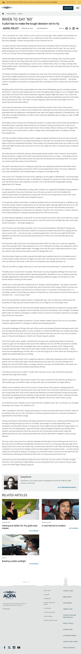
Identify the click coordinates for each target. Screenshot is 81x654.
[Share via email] (77, 28)
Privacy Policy (68, 623)
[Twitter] (10, 648)
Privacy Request (69, 647)
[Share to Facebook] (66, 28)
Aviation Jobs (68, 629)
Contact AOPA (68, 591)
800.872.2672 (6, 609)
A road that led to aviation (54, 525)
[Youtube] (18, 648)
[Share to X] (70, 28)
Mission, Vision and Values (49, 603)
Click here (53, 2)
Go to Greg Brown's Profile (67, 487)
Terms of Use (67, 609)
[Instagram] (14, 648)
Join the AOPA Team (49, 612)
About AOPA (47, 590)
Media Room (67, 597)
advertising (67, 603)
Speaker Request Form (50, 620)
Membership (47, 598)
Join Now (68, 8)
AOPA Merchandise (69, 635)
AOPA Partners (48, 616)
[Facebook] (5, 648)
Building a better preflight (14, 561)
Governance (47, 608)
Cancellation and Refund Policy (69, 616)
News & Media (11, 13)
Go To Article (33, 531)
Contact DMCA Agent (70, 641)
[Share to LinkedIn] (73, 28)
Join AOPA (46, 594)
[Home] (4, 14)
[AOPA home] (6, 8)
